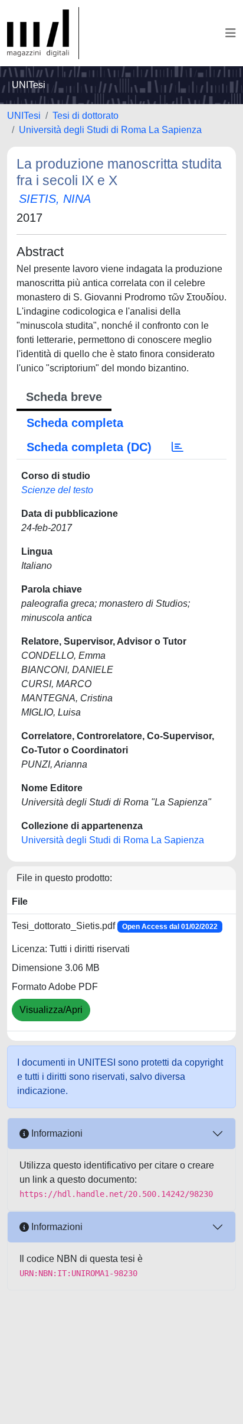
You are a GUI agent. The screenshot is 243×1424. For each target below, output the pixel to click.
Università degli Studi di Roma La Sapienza (110, 130)
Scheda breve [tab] (64, 396)
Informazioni (56, 1133)
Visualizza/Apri (51, 1010)
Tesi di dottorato (85, 116)
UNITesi (24, 116)
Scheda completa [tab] (75, 422)
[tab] (177, 447)
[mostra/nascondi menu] (230, 33)
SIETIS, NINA (55, 198)
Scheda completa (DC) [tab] (89, 447)
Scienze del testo (57, 490)
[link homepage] (43, 33)
